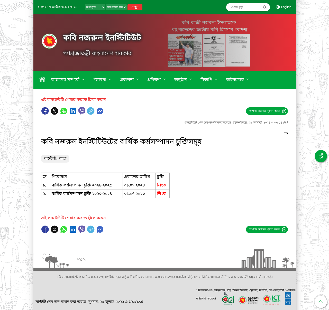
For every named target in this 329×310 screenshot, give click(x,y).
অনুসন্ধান (265, 7)
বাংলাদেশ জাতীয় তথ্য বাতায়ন (57, 7)
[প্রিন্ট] (286, 134)
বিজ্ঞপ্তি (206, 80)
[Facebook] (45, 113)
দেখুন (135, 7)
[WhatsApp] (64, 113)
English (286, 7)
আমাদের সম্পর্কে (65, 80)
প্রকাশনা (127, 80)
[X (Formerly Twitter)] (55, 113)
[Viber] (82, 111)
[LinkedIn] (73, 113)
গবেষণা (100, 80)
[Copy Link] (91, 113)
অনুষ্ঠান (181, 80)
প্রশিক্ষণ (154, 80)
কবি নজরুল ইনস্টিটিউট (102, 38)
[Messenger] (100, 113)
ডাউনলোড (235, 80)
